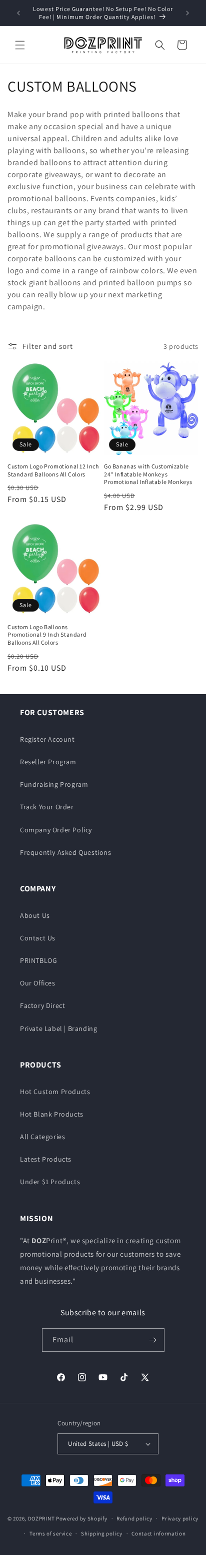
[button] (20, 45)
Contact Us (38, 937)
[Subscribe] (153, 1340)
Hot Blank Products (52, 1114)
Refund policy (134, 1518)
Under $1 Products (50, 1181)
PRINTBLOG (38, 960)
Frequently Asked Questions (66, 852)
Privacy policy (180, 1518)
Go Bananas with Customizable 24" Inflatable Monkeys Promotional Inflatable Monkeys (148, 473)
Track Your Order (47, 806)
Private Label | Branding (58, 1028)
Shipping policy (101, 1533)
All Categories (42, 1136)
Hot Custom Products (55, 1091)
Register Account (47, 739)
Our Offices (38, 982)
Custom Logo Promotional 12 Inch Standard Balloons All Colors (53, 470)
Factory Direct (42, 1005)
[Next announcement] (187, 13)
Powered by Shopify (82, 1517)
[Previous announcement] (19, 13)
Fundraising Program (54, 784)
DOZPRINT (41, 1517)
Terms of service (51, 1533)
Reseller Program (48, 761)
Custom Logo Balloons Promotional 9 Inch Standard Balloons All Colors (47, 634)
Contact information (159, 1533)
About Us (35, 915)
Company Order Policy (56, 829)
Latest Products (46, 1159)
